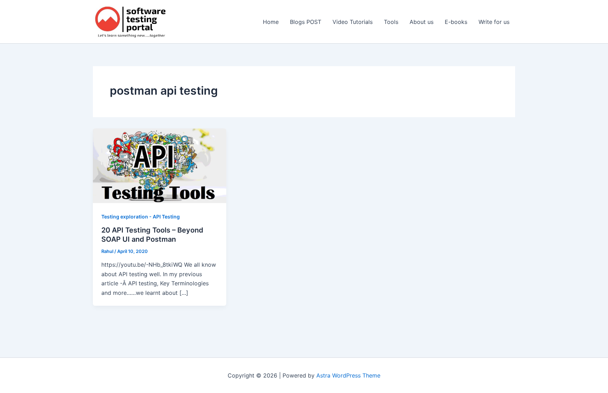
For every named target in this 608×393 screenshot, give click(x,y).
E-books (456, 21)
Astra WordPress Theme (348, 375)
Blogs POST (305, 21)
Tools (391, 21)
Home (271, 21)
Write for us (494, 21)
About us (421, 21)
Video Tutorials (352, 21)
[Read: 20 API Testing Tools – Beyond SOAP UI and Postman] (159, 165)
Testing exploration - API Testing (140, 217)
